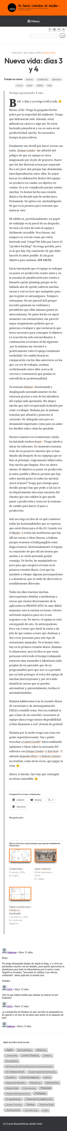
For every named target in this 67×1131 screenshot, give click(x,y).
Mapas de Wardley (15, 1082)
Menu (35, 21)
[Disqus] (33, 987)
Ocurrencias (29, 1088)
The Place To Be (46, 1104)
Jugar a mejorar (42, 868)
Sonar (38, 441)
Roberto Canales (51, 756)
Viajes (45, 1110)
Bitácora (41, 1049)
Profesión (40, 1093)
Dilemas (47, 1055)
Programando (13, 1098)
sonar (29, 85)
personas (56, 79)
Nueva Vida (49, 52)
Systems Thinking (13, 1104)
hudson (29, 79)
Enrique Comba (26, 150)
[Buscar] (62, 35)
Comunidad (11, 1055)
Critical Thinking (30, 1055)
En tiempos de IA (15, 1071)
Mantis (16, 532)
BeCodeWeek (25, 1050)
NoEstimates (52, 1082)
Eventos (10, 1077)
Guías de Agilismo (30, 1077)
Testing (30, 1104)
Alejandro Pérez (29, 756)
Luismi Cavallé (31, 741)
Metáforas (35, 1082)
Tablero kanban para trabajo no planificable (20, 910)
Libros (47, 1077)
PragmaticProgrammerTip (18, 1093)
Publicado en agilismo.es (39, 1098)
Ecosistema (12, 1061)
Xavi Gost (52, 751)
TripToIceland (13, 1110)
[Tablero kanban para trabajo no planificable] (20, 895)
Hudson (28, 387)
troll (49, 85)
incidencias (43, 79)
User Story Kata (31, 1110)
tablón (40, 85)
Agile (9, 1049)
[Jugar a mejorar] (45, 857)
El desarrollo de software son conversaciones (29, 1066)
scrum (19, 85)
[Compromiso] (20, 857)
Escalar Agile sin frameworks (42, 1071)
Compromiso (16, 868)
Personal (46, 1087)
